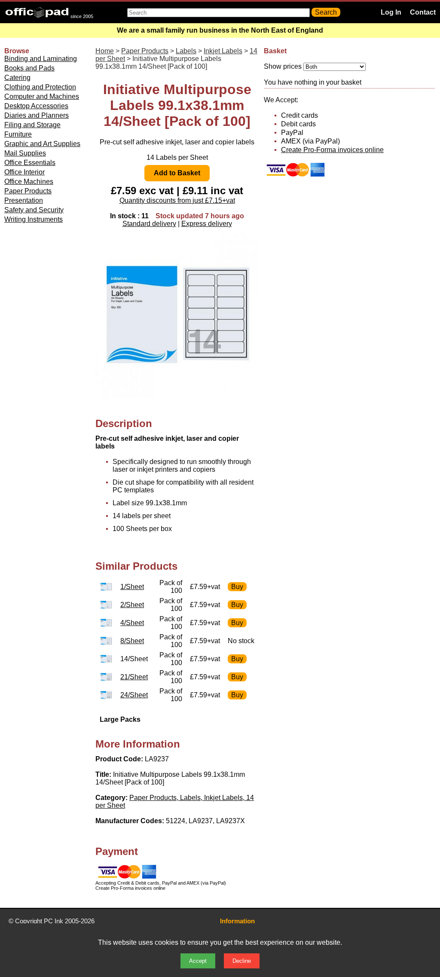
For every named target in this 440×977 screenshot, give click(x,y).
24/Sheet (134, 695)
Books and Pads (29, 68)
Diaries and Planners (36, 115)
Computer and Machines (41, 96)
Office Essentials (29, 162)
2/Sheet (132, 604)
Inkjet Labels (223, 51)
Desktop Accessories (36, 106)
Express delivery (206, 223)
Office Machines (28, 181)
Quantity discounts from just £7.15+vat (177, 200)
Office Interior (24, 172)
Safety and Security (34, 210)
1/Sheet (132, 586)
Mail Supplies (25, 153)
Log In (391, 12)
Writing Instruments (33, 219)
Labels (186, 51)
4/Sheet (132, 622)
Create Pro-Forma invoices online (332, 149)
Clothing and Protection (40, 87)
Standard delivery (149, 223)
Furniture (18, 134)
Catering (17, 77)
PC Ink (53, 921)
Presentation (23, 200)
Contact (423, 12)
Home (104, 51)
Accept (198, 961)
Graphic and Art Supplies (42, 143)
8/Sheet (132, 640)
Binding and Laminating (40, 58)
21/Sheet (134, 677)
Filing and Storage (32, 124)
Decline (241, 961)
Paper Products (28, 191)
